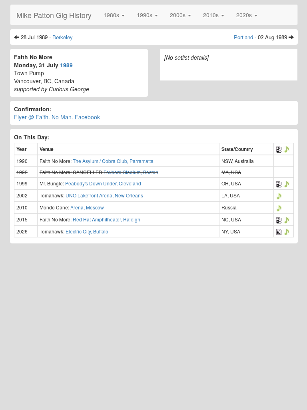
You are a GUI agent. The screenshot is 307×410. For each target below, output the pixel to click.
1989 (66, 65)
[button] (114, 15)
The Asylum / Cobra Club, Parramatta (113, 160)
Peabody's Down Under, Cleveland (103, 183)
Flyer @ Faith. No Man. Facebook (57, 117)
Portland (243, 37)
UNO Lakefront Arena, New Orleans (104, 195)
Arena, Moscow (87, 207)
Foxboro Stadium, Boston (131, 172)
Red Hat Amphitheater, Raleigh (106, 219)
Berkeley (62, 37)
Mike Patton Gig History (54, 15)
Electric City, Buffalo (87, 231)
